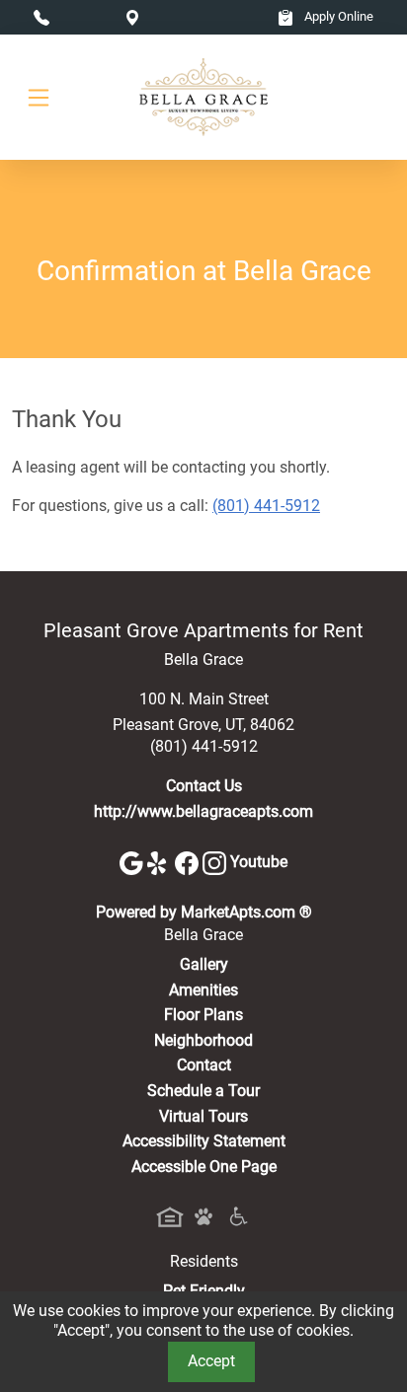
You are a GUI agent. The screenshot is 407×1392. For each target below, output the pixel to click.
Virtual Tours (203, 1116)
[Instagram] (216, 861)
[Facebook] (189, 861)
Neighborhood (203, 1040)
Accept (211, 1361)
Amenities (203, 990)
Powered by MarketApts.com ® (204, 912)
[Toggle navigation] (38, 97)
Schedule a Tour (203, 1090)
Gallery (204, 964)
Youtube (258, 861)
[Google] (133, 861)
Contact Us (204, 785)
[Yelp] (161, 861)
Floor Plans (203, 1014)
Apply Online (337, 16)
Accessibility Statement (203, 1141)
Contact (204, 1065)
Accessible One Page (204, 1166)
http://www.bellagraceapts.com (203, 811)
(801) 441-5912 (266, 505)
